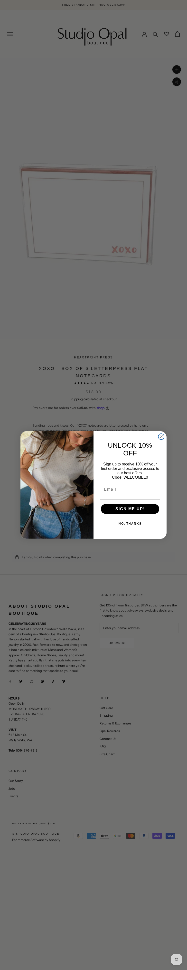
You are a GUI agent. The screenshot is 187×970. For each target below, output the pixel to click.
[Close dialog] (161, 437)
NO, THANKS (130, 523)
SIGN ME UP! (130, 509)
